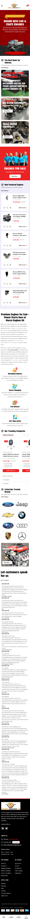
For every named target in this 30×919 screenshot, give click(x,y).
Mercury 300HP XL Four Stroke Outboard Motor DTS (19, 273)
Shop (3, 917)
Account (11, 917)
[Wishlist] (18, 916)
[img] (15, 584)
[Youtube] (6, 828)
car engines (13, 328)
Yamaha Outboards (7, 452)
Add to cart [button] (22, 207)
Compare (7, 207)
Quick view (10, 207)
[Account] (11, 916)
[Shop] (3, 916)
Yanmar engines (14, 350)
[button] (24, 434)
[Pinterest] (2, 828)
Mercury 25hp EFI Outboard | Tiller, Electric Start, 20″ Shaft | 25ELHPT (20, 235)
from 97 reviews (5, 580)
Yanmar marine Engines (17, 360)
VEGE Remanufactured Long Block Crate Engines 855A (20, 254)
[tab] (15, 434)
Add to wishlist (4, 207)
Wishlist (19, 917)
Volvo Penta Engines (12, 342)
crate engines (19, 328)
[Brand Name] (8, 504)
